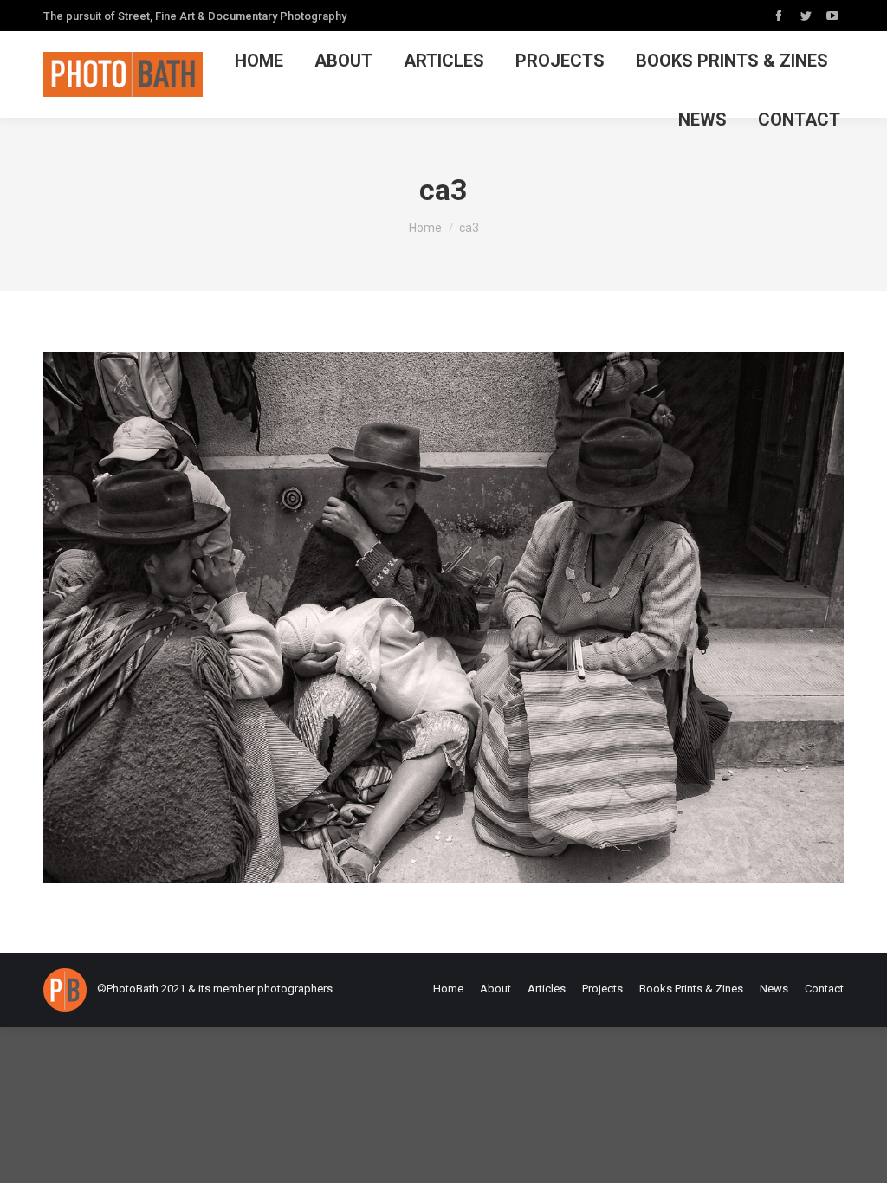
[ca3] (443, 617)
